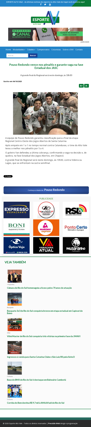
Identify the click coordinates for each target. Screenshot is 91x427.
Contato (79, 49)
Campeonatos (43, 49)
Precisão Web (54, 423)
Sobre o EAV (68, 49)
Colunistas (56, 49)
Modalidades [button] (18, 49)
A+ (81, 85)
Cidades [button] (30, 49)
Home (8, 49)
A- (86, 85)
